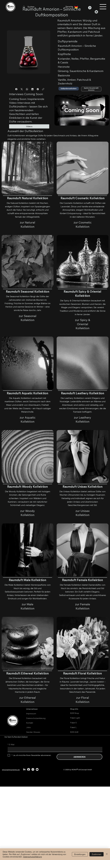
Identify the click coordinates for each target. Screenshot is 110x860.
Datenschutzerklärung (35, 718)
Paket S (73, 722)
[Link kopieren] (43, 89)
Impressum (31, 713)
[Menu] (103, 6)
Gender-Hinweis (33, 732)
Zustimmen (96, 854)
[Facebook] (16, 89)
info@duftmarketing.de (11, 770)
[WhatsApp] (27, 89)
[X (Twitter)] (22, 89)
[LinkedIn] (32, 89)
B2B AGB (74, 732)
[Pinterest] (38, 89)
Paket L (73, 727)
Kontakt (29, 723)
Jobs (28, 727)
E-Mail (11, 744)
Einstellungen (80, 854)
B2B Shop (74, 713)
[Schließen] (106, 854)
